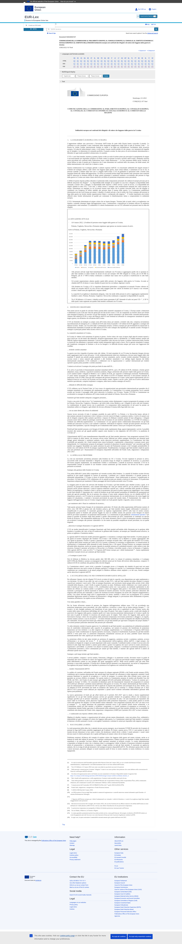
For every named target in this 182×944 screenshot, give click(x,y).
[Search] (156, 29)
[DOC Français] (101, 63)
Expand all (143, 50)
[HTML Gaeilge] (105, 61)
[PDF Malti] (125, 66)
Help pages (73, 841)
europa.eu (38, 880)
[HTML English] (98, 61)
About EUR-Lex (118, 841)
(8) (68, 787)
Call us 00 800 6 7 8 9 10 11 (78, 880)
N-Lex (116, 866)
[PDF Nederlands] (128, 66)
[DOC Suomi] (149, 63)
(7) (68, 785)
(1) (68, 762)
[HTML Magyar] (122, 61)
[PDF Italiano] (111, 66)
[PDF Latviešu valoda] (115, 66)
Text (63, 81)
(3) (68, 769)
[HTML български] (74, 61)
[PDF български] (74, 66)
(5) (68, 778)
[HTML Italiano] (111, 61)
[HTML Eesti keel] (91, 61)
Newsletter (117, 843)
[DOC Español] (78, 63)
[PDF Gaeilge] (105, 66)
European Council (119, 883)
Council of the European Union (123, 885)
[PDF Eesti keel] (91, 66)
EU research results (120, 857)
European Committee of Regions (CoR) (125, 900)
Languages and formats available (73, 54)
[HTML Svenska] (152, 61)
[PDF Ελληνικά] (94, 66)
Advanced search (152, 33)
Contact (72, 843)
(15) (68, 813)
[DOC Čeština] (81, 63)
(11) (68, 796)
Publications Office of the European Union (53, 840)
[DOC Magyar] (122, 63)
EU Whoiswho (118, 859)
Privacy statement (75, 859)
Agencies (117, 916)
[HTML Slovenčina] (142, 61)
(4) (68, 774)
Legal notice (73, 853)
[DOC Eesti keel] (91, 63)
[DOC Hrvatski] (108, 63)
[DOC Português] (135, 63)
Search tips (52, 33)
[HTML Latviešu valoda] (115, 61)
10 (93, 549)
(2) (68, 767)
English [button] (154, 9)
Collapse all (151, 50)
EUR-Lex (32, 17)
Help (148, 24)
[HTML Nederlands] (128, 61)
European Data (118, 853)
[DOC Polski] (132, 63)
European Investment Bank (122, 903)
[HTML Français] (101, 61)
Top (63, 824)
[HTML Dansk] (84, 61)
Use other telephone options (78, 883)
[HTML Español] (78, 61)
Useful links (118, 845)
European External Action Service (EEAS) (126, 896)
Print (154, 24)
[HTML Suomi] (149, 61)
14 (148, 620)
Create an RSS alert (34, 25)
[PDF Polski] (132, 66)
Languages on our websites (78, 902)
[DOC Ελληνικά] (94, 63)
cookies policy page (67, 936)
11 (134, 549)
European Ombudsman (121, 905)
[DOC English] (98, 63)
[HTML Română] (139, 61)
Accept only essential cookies (140, 936)
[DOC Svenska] (152, 63)
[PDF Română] (139, 66)
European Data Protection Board (123, 909)
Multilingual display (68, 72)
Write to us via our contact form (79, 885)
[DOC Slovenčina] (142, 63)
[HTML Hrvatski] (108, 61)
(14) (68, 810)
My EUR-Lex (142, 9)
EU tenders (117, 855)
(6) (68, 780)
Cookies (72, 909)
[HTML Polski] (132, 61)
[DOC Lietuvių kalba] (118, 63)
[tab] (107, 54)
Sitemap (72, 845)
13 (96, 618)
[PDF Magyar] (122, 66)
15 (94, 640)
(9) (68, 790)
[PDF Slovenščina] (145, 66)
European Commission (121, 887)
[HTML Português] (135, 61)
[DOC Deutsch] (88, 63)
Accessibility (73, 857)
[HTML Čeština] (81, 61)
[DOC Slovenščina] (145, 63)
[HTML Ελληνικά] (94, 61)
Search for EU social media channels (80, 895)
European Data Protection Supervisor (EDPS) (127, 907)
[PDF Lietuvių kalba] (118, 66)
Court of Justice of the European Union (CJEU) (128, 889)
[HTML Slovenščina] (145, 61)
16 (76, 704)
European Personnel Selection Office (125, 911)
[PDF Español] (78, 66)
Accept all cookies (119, 936)
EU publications (119, 862)
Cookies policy (74, 855)
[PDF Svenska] (152, 66)
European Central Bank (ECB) (123, 891)
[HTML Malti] (125, 61)
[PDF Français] (101, 66)
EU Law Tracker (119, 868)
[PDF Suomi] (149, 66)
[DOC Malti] (125, 63)
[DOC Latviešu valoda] (115, 63)
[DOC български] (74, 63)
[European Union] (30, 877)
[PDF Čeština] (81, 66)
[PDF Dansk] (84, 66)
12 (144, 607)
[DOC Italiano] (111, 63)
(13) (68, 808)
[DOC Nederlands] (128, 63)
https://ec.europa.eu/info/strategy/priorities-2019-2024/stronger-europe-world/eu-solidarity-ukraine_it (99, 776)
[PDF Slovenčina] (142, 66)
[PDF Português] (135, 66)
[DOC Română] (139, 63)
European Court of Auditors (122, 894)
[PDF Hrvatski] (108, 66)
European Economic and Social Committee (127, 898)
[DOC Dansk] (84, 63)
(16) (68, 817)
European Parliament (120, 880)
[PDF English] (98, 66)
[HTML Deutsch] (88, 61)
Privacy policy (74, 904)
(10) (68, 792)
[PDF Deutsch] (88, 66)
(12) (68, 803)
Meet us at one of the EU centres (79, 887)
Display (106, 76)
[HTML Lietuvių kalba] (118, 61)
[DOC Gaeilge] (105, 63)
